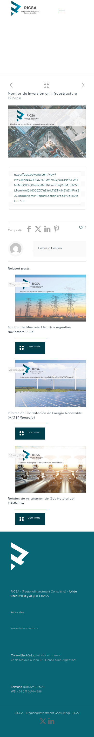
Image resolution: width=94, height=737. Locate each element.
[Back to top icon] (84, 727)
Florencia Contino (50, 248)
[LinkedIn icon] (51, 722)
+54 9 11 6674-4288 (26, 691)
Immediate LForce (30, 628)
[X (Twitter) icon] (43, 722)
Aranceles (17, 612)
